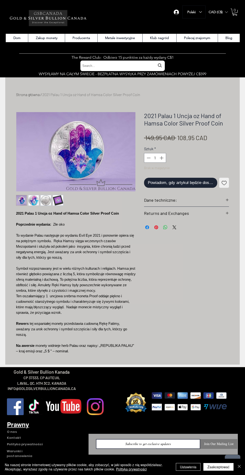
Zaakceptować (218, 466)
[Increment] (162, 157)
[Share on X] (174, 227)
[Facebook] (15, 406)
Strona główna (28, 94)
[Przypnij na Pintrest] (156, 227)
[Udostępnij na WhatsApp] (165, 227)
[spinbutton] (155, 157)
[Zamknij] (239, 467)
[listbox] (218, 12)
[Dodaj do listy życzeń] (224, 183)
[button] (218, 12)
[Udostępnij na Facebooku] (147, 227)
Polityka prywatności (131, 469)
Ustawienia (188, 466)
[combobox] (122, 65)
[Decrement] (148, 157)
